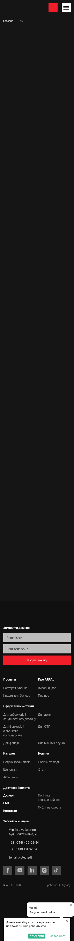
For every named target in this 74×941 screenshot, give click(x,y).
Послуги (9, 679)
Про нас (43, 695)
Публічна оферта (49, 807)
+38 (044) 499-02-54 (24, 842)
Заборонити (58, 936)
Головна (8, 21)
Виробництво (47, 688)
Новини (43, 753)
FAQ (6, 803)
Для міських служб (51, 743)
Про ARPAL (46, 679)
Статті (42, 769)
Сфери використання (18, 706)
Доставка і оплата (16, 788)
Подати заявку (37, 660)
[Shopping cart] (53, 7)
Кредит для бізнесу (16, 695)
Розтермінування (15, 688)
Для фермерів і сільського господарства (13, 731)
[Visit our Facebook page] (7, 870)
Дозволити (37, 936)
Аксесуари (10, 777)
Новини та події (49, 762)
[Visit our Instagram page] (44, 870)
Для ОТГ (44, 726)
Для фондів (11, 743)
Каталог (9, 753)
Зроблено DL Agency (58, 885)
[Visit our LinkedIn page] (32, 870)
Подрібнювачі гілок (16, 762)
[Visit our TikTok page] (56, 870)
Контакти (10, 811)
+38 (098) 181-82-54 (23, 849)
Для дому (45, 714)
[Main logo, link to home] (23, 7)
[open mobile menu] (66, 7)
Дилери (9, 795)
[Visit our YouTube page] (19, 870)
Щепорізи (9, 769)
